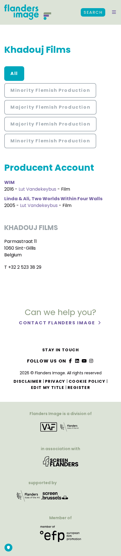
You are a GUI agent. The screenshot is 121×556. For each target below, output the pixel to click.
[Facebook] (70, 361)
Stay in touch (60, 350)
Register (79, 387)
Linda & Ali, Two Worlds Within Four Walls (53, 198)
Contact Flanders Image (57, 323)
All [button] (14, 73)
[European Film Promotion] (60, 536)
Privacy (55, 381)
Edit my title (47, 387)
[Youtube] (84, 361)
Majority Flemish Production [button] (50, 107)
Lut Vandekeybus (37, 189)
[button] (114, 12)
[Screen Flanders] (60, 463)
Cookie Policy (87, 381)
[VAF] (60, 428)
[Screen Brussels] (54, 498)
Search (93, 12)
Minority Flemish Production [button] (50, 90)
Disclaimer (28, 381)
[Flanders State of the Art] (28, 498)
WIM (9, 182)
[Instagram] (91, 361)
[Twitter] (77, 361)
